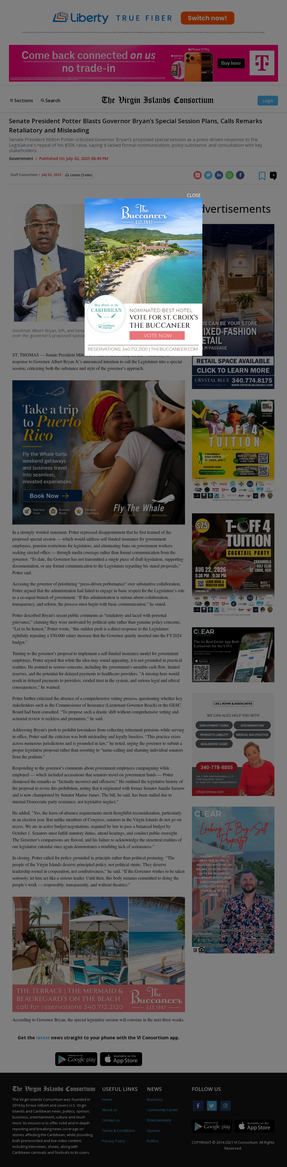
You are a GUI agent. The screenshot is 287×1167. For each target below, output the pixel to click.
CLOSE (194, 195)
